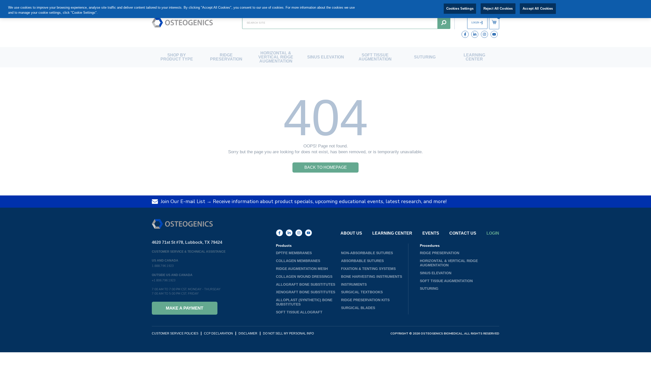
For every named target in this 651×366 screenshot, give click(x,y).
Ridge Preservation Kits (365, 300)
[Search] (443, 23)
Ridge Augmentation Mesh (302, 269)
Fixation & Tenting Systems (368, 269)
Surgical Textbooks (362, 292)
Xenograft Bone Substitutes (305, 292)
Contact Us (462, 233)
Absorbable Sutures (362, 261)
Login (492, 233)
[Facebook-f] (465, 34)
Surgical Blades (358, 308)
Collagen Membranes (298, 261)
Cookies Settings (460, 8)
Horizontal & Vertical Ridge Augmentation (275, 57)
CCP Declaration (218, 333)
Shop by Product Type (176, 57)
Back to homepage (325, 167)
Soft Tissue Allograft (299, 312)
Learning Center (474, 57)
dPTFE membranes (294, 253)
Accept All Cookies (538, 8)
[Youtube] (494, 34)
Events (430, 233)
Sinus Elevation (325, 57)
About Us (351, 233)
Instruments (354, 284)
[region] (325, 9)
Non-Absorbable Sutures (367, 253)
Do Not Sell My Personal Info (288, 333)
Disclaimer (248, 333)
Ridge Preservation (226, 57)
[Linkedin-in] (474, 34)
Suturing (425, 57)
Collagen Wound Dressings (304, 276)
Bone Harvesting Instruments (371, 276)
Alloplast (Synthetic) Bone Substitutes (304, 302)
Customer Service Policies (175, 333)
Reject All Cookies (498, 8)
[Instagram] (484, 34)
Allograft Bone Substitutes (305, 284)
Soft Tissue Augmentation (375, 57)
